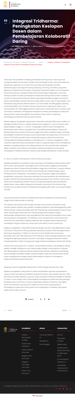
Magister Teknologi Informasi (25, 364)
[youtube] (67, 388)
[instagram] (70, 388)
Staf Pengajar (44, 344)
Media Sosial (62, 344)
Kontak (60, 335)
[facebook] (56, 388)
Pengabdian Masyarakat (56, 46)
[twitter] (63, 388)
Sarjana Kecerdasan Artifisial (26, 337)
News (41, 46)
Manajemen (44, 341)
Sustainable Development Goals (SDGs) (62, 368)
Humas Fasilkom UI (22, 46)
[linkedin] (59, 388)
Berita (35, 46)
